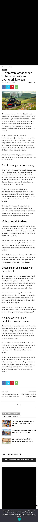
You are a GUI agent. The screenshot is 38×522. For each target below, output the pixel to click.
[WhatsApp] (16, 87)
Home (3, 67)
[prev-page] (3, 448)
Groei (6, 82)
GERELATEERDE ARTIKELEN (11, 414)
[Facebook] (4, 87)
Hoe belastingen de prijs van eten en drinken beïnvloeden (10, 395)
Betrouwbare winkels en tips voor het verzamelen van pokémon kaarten (24, 423)
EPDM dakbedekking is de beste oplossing (28, 395)
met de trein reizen (17, 114)
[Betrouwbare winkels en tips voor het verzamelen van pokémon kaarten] (6, 423)
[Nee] (36, 515)
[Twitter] (8, 87)
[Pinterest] (12, 87)
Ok (19, 519)
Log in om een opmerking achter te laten (19, 460)
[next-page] (6, 448)
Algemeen (9, 67)
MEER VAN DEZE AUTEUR (10, 416)
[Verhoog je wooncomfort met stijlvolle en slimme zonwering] (6, 441)
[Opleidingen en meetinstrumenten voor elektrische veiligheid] (6, 432)
